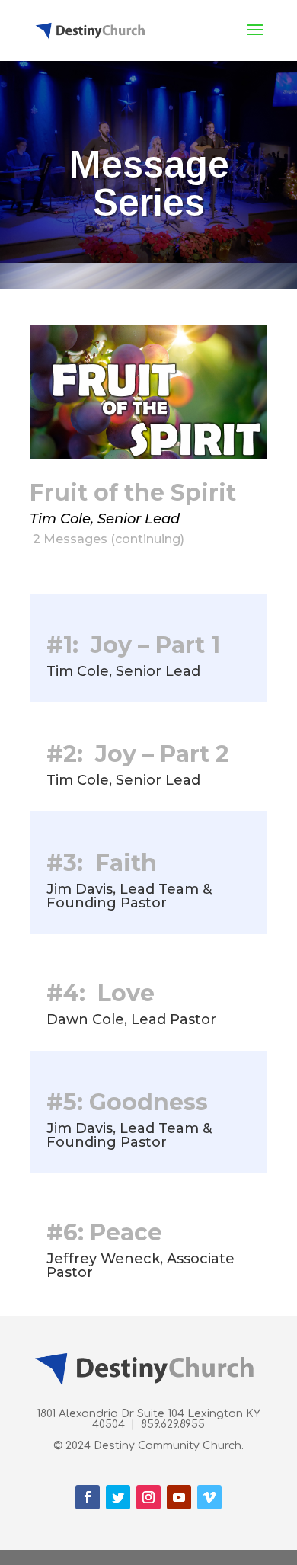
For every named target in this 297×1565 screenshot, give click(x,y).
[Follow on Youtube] (179, 1497)
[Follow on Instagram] (148, 1497)
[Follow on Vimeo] (209, 1497)
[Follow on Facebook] (87, 1497)
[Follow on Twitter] (118, 1497)
